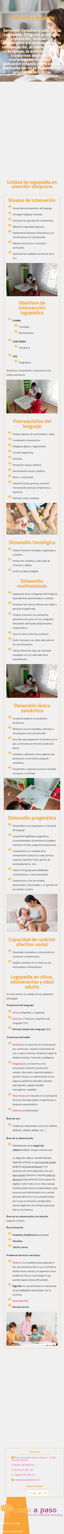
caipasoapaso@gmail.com (27, 1479)
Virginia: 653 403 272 (24, 1474)
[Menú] (60, 4)
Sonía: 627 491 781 (23, 1470)
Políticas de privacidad (11, 1531)
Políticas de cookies (10, 1523)
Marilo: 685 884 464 (23, 1465)
